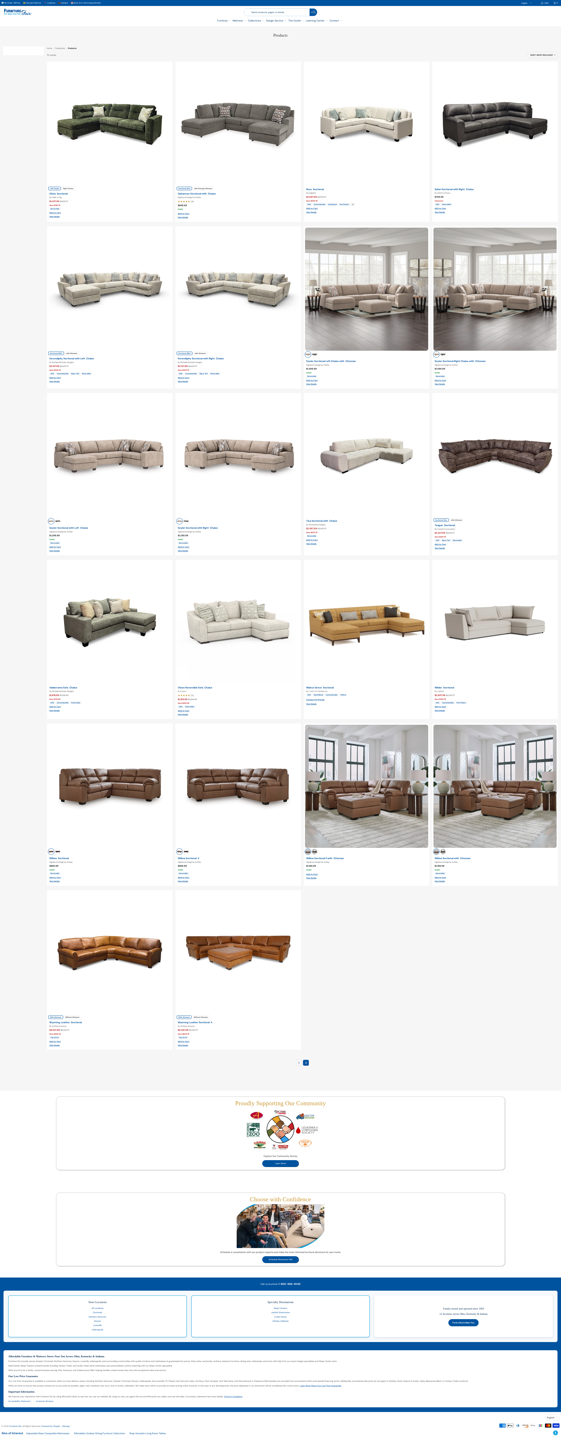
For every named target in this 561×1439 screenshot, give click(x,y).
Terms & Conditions (233, 1396)
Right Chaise (68, 188)
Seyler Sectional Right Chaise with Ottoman (460, 361)
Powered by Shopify (50, 1426)
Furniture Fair (15, 1426)
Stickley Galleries (280, 1321)
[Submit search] (313, 12)
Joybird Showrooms (280, 1312)
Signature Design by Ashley (189, 197)
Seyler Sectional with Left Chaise (68, 527)
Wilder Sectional (444, 687)
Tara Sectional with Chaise (321, 520)
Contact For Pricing (315, 699)
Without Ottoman (72, 1017)
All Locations (97, 1308)
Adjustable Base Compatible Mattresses (47, 1433)
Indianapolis (97, 1329)
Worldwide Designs (317, 524)
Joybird (440, 691)
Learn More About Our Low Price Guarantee (320, 1385)
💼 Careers (63, 3)
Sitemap (66, 1426)
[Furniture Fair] (18, 12)
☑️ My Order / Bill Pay (10, 3)
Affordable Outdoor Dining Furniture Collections (99, 1433)
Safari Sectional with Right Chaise (454, 189)
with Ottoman (71, 353)
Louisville (97, 1325)
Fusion (183, 691)
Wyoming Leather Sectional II (195, 1022)
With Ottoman (55, 1017)
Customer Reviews (44, 1401)
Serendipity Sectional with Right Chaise (201, 358)
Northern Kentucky (97, 1316)
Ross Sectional (315, 189)
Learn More (280, 1163)
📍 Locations (49, 3)
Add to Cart (55, 213)
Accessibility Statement (19, 1401)
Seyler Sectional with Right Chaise (198, 527)
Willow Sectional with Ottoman (453, 858)
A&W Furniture (443, 193)
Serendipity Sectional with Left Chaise (71, 358)
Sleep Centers (280, 1308)
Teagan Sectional (445, 525)
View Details (54, 216)
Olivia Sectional (58, 193)
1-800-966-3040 (289, 1284)
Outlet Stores (280, 1316)
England (312, 193)
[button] (224, 21)
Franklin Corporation (446, 529)
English (524, 3)
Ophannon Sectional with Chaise (197, 193)
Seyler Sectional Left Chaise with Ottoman (331, 361)
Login (546, 3)
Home (49, 48)
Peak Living (57, 197)
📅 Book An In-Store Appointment (86, 3)
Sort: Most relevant (543, 55)
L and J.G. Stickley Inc (318, 691)
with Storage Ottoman (203, 188)
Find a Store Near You (463, 1322)
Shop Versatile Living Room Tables (147, 1433)
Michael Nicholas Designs (63, 362)
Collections (60, 48)
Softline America (59, 1026)
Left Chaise (54, 188)
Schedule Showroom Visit (280, 1259)
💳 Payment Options (32, 3)
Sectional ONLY (56, 353)
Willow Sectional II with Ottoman (325, 858)
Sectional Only (184, 188)
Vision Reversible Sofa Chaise (195, 687)
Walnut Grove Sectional (320, 687)
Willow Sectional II (188, 858)
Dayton (97, 1321)
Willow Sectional (59, 858)
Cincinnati (97, 1312)
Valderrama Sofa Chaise (63, 687)
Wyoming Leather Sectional (65, 1022)
